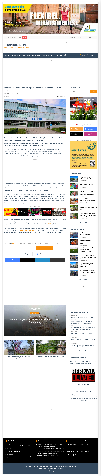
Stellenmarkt (36, 55)
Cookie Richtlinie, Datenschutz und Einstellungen (50, 468)
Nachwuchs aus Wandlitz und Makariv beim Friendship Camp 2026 (88, 257)
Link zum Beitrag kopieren (44, 248)
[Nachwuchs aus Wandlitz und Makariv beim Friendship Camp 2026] (74, 258)
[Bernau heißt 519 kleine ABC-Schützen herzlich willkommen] (74, 201)
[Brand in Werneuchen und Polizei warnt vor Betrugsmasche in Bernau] (74, 235)
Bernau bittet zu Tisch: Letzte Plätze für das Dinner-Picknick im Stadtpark (88, 207)
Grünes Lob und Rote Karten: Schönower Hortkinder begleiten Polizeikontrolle (88, 215)
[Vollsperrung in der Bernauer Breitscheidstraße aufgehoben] (74, 179)
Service (17, 243)
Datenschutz (73, 37)
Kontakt (59, 55)
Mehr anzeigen (83, 222)
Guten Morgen (35, 313)
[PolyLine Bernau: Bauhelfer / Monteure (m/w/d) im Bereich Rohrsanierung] (74, 273)
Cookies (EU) (81, 37)
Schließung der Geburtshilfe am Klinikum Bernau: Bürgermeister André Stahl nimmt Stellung (88, 193)
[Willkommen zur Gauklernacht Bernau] (50, 72)
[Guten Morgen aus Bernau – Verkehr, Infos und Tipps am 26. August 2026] (74, 265)
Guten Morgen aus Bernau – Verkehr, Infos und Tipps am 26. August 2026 (88, 264)
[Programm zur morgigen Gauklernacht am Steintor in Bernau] (74, 242)
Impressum (89, 37)
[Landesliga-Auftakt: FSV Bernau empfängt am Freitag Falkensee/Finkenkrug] (74, 250)
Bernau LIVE (15, 55)
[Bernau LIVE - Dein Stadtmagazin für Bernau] (16, 46)
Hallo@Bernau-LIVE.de (85, 391)
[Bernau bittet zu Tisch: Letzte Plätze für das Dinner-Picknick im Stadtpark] (74, 208)
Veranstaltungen (48, 55)
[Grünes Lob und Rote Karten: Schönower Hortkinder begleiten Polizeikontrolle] (74, 216)
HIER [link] (49, 224)
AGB (94, 37)
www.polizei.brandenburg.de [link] (28, 230)
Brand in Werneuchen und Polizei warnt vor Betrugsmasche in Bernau (88, 234)
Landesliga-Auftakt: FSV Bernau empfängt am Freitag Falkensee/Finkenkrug (88, 249)
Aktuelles (26, 55)
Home (8, 55)
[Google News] (38, 254)
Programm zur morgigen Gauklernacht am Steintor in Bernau (87, 242)
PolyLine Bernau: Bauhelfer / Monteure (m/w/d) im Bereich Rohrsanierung (87, 272)
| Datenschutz (74, 466)
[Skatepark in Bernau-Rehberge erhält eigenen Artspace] (74, 186)
